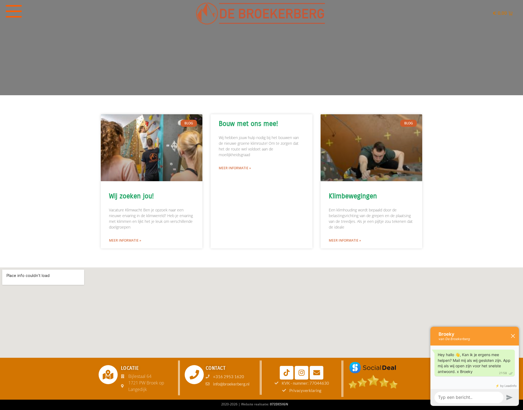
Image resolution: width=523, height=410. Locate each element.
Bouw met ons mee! (248, 124)
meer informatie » (125, 240)
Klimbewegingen (353, 196)
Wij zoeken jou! (131, 196)
